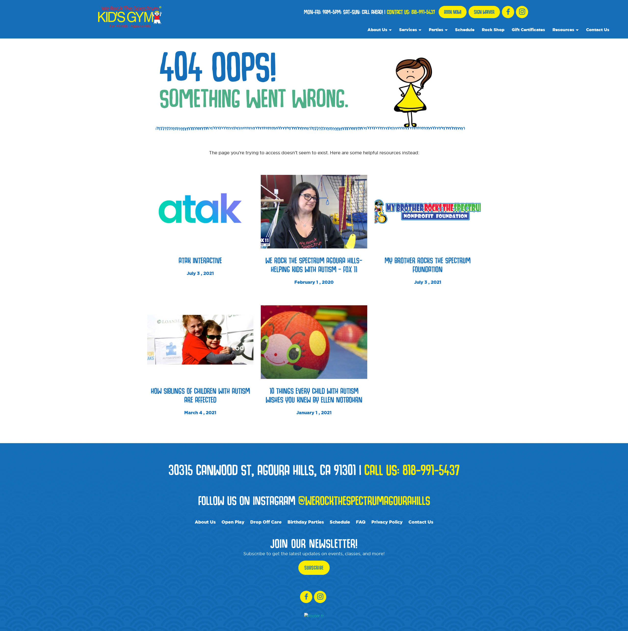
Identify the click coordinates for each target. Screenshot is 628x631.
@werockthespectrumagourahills (364, 500)
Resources (563, 29)
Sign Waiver (484, 12)
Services (408, 29)
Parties (436, 29)
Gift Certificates (528, 29)
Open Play (233, 521)
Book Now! (452, 12)
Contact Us (597, 29)
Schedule (464, 29)
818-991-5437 (423, 12)
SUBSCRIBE (314, 567)
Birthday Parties (306, 521)
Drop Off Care (266, 521)
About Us (377, 29)
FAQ (361, 521)
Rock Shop (493, 29)
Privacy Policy (387, 521)
